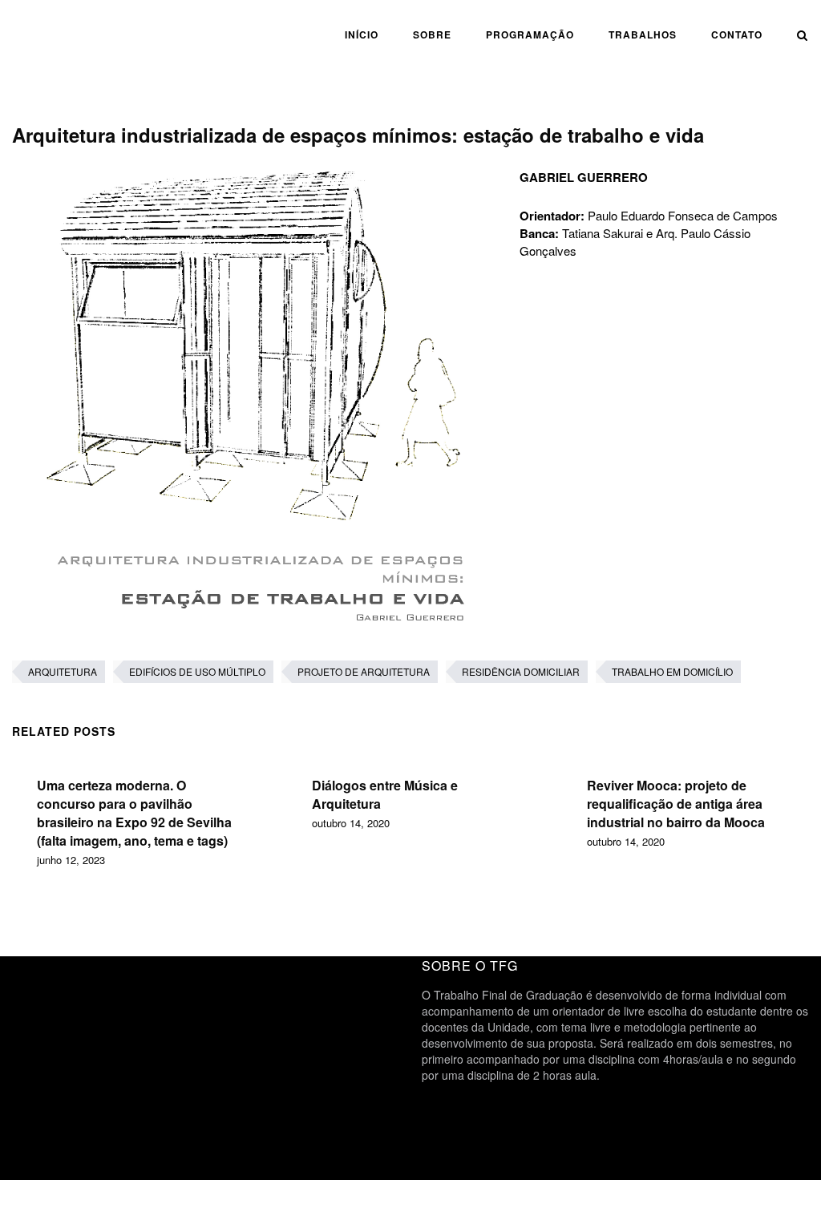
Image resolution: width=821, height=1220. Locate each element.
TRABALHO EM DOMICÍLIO (672, 671)
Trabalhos (643, 34)
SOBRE (432, 34)
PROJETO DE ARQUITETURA (363, 671)
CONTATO (736, 34)
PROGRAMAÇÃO (530, 34)
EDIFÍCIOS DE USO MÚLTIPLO (197, 671)
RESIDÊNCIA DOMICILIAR (521, 671)
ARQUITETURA (62, 671)
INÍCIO (361, 34)
